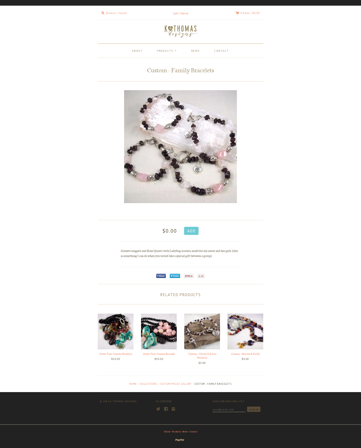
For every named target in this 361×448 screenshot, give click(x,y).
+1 (202, 276)
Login (176, 13)
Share (162, 276)
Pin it (189, 276)
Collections (148, 384)
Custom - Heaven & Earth (245, 354)
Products (167, 50)
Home (133, 384)
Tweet (176, 276)
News (195, 51)
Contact (221, 51)
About (137, 51)
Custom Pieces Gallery (175, 384)
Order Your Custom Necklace (115, 354)
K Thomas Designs (123, 401)
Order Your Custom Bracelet (159, 354)
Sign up (184, 13)
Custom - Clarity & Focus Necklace (202, 356)
